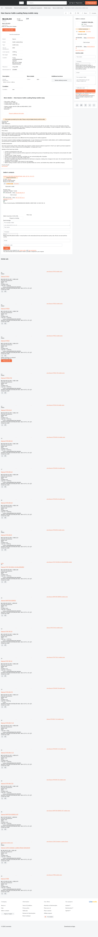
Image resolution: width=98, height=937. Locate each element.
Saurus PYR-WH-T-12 (7, 752)
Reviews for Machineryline (29, 913)
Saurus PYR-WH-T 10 (7, 723)
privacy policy (23, 250)
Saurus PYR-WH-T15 (7, 783)
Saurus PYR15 (5, 308)
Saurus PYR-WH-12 (6, 472)
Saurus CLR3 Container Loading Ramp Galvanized (15, 848)
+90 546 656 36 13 (20, 192)
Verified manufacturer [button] (11, 177)
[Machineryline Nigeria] (9, 2)
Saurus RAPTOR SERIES (8, 600)
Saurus (14, 39)
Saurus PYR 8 (5, 276)
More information (80, 50)
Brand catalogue (27, 915)
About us (3, 905)
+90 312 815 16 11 (20, 197)
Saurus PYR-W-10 (6, 410)
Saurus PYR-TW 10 (6, 631)
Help (2, 908)
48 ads (9, 179)
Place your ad (6, 360)
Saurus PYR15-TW (6, 378)
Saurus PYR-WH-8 (6, 535)
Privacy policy (26, 908)
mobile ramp (15, 44)
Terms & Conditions (27, 905)
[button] (66, 13)
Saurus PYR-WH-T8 (7, 692)
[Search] (28, 3)
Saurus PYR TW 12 (6, 661)
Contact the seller (9, 29)
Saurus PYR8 (5, 878)
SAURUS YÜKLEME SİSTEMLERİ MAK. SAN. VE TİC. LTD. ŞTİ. (18, 176)
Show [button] (13, 192)
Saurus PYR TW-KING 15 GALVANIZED (12, 567)
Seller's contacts (5, 910)
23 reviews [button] (16, 183)
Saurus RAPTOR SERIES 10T (9, 814)
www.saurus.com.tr (7, 198)
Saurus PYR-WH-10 (6, 503)
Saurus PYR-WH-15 (6, 441)
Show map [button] (29, 214)
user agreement (32, 250)
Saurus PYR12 (5, 341)
